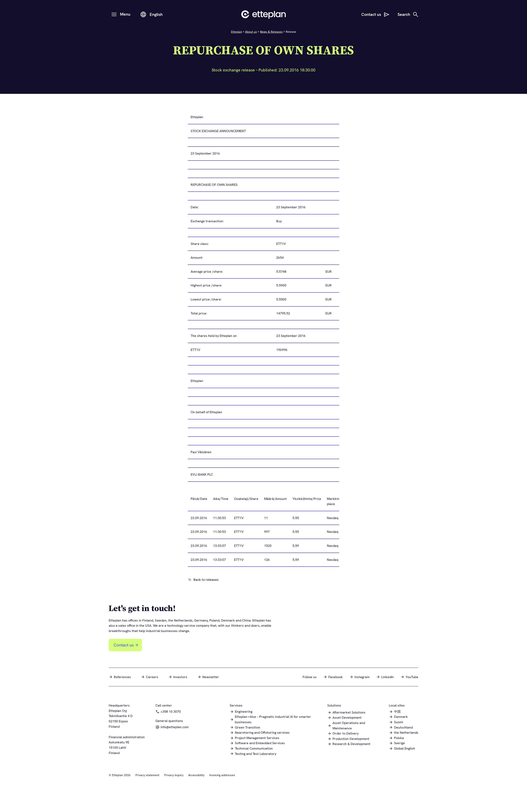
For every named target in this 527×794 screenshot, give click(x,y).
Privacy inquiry (173, 775)
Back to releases (206, 579)
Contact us (124, 645)
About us (251, 32)
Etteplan (236, 32)
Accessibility (196, 775)
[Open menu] (114, 14)
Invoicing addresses (222, 775)
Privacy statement (147, 775)
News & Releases (271, 32)
